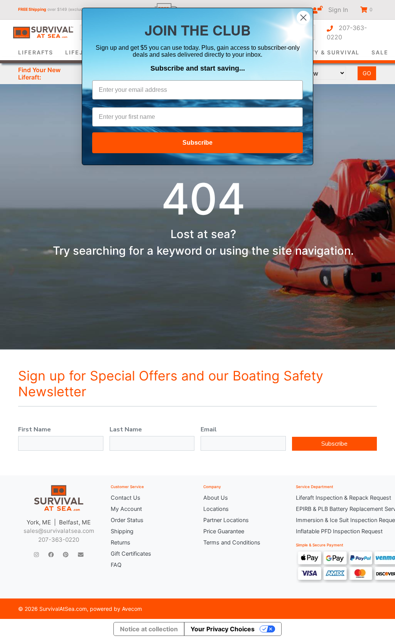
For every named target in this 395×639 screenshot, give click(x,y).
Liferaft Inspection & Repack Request (336, 497)
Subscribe (334, 444)
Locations (216, 508)
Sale (379, 52)
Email (209, 429)
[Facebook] (51, 554)
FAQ (116, 564)
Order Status (127, 520)
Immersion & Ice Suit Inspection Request (336, 520)
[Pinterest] (65, 554)
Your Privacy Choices (223, 629)
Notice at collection (149, 629)
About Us (215, 497)
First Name (34, 429)
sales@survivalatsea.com (59, 530)
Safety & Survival (327, 52)
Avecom (132, 608)
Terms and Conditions (231, 542)
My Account (126, 508)
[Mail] (80, 554)
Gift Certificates (131, 553)
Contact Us (125, 497)
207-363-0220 (347, 32)
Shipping (122, 531)
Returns (120, 542)
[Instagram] (36, 554)
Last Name (126, 429)
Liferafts (35, 52)
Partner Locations (226, 520)
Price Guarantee (223, 531)
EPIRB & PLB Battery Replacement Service (336, 508)
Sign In (335, 10)
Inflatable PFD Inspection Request (336, 531)
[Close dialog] (303, 17)
